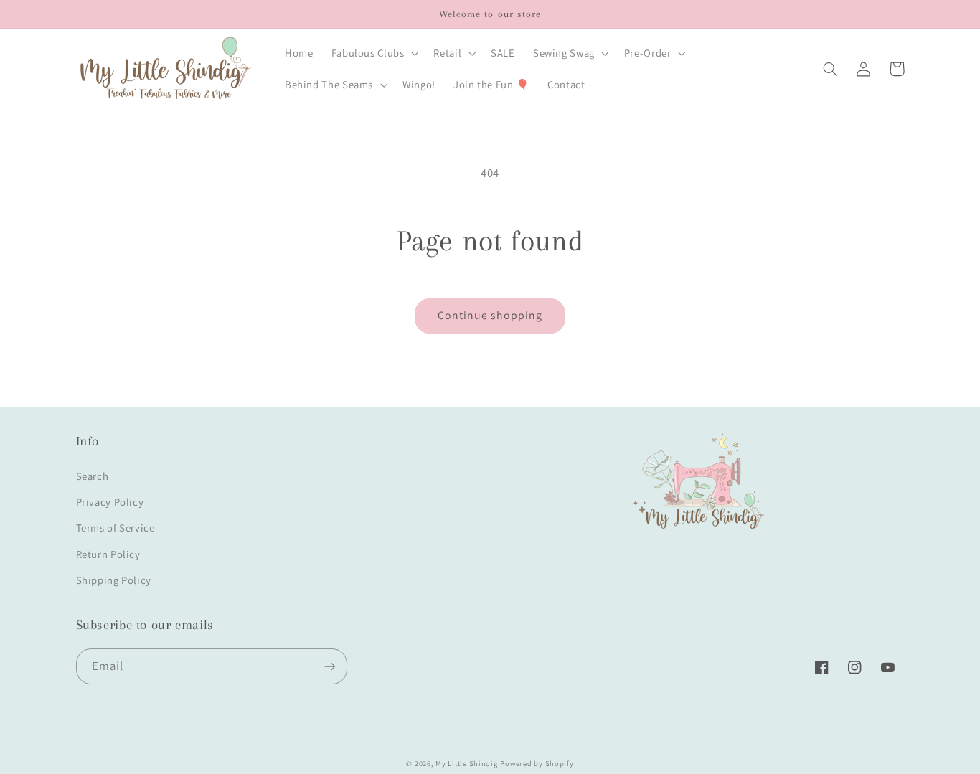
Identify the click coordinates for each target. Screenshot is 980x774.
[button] (373, 53)
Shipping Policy (113, 580)
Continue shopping (490, 315)
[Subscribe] (329, 666)
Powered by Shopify (536, 763)
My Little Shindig (466, 763)
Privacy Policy (110, 502)
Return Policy (108, 554)
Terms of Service (115, 527)
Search (92, 476)
